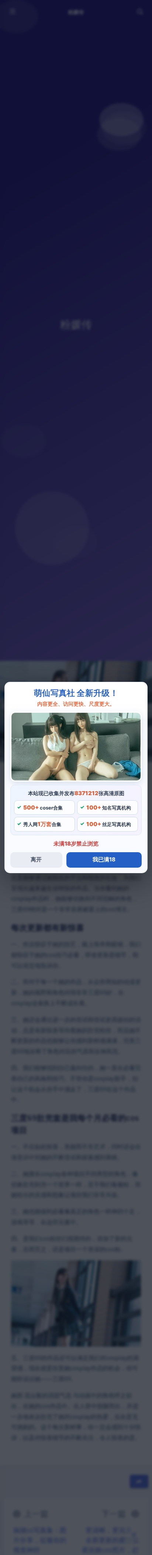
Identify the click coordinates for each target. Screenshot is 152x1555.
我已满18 (104, 859)
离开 (36, 859)
